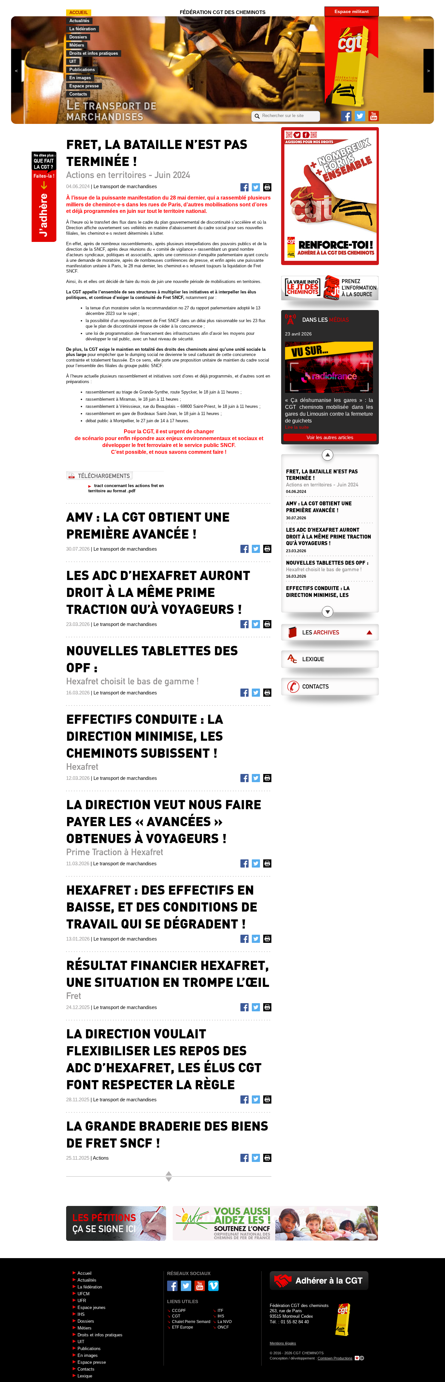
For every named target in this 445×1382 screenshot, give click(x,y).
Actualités (79, 20)
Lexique (313, 659)
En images (80, 77)
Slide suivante (428, 71)
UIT (72, 61)
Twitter (360, 116)
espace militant (352, 11)
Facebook (346, 116)
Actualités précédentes (327, 455)
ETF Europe (182, 1327)
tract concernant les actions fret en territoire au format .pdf (126, 488)
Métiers (76, 45)
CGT (176, 1316)
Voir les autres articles (330, 437)
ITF (220, 1310)
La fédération (82, 28)
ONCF (223, 1327)
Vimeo (213, 1286)
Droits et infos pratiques (93, 53)
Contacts (78, 94)
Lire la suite (297, 427)
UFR (82, 1300)
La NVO (225, 1321)
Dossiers (78, 37)
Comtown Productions (335, 1358)
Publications (82, 69)
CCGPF (179, 1310)
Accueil (78, 12)
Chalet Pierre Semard (191, 1321)
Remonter (168, 1173)
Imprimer (268, 188)
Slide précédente (16, 71)
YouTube (373, 116)
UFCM (84, 1293)
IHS (81, 1314)
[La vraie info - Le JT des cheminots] (330, 287)
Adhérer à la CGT (319, 1280)
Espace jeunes (92, 1307)
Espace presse (84, 85)
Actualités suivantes (327, 611)
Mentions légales (283, 1343)
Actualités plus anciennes (168, 1179)
